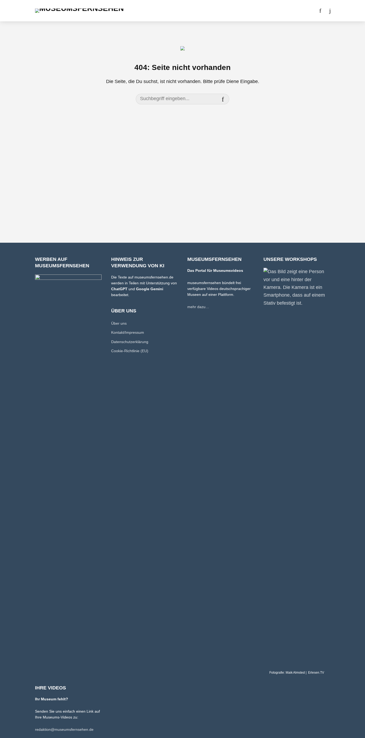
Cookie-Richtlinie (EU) (129, 351)
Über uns (250, 11)
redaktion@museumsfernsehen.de (64, 729)
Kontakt (274, 11)
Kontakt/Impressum (127, 332)
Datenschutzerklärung (129, 342)
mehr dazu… (198, 307)
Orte (175, 11)
